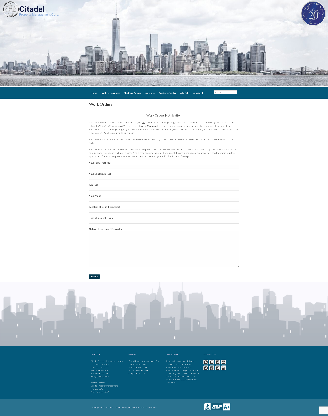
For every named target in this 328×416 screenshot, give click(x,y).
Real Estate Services (110, 93)
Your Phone (95, 195)
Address (93, 184)
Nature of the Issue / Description (106, 229)
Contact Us (150, 93)
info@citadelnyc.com (100, 376)
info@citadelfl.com (137, 373)
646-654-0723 (101, 373)
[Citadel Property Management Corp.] (31, 9)
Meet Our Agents (132, 93)
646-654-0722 (104, 370)
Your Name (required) (100, 162)
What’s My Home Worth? (192, 93)
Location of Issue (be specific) (104, 207)
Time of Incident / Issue (101, 218)
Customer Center (167, 93)
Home (94, 93)
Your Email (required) (100, 173)
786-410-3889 (141, 370)
